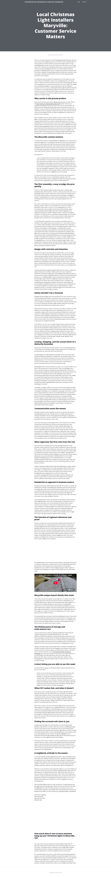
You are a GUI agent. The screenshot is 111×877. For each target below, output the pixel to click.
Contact (84, 1)
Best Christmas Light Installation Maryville (48, 103)
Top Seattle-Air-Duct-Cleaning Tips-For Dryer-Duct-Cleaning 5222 (44, 2)
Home (79, 1)
